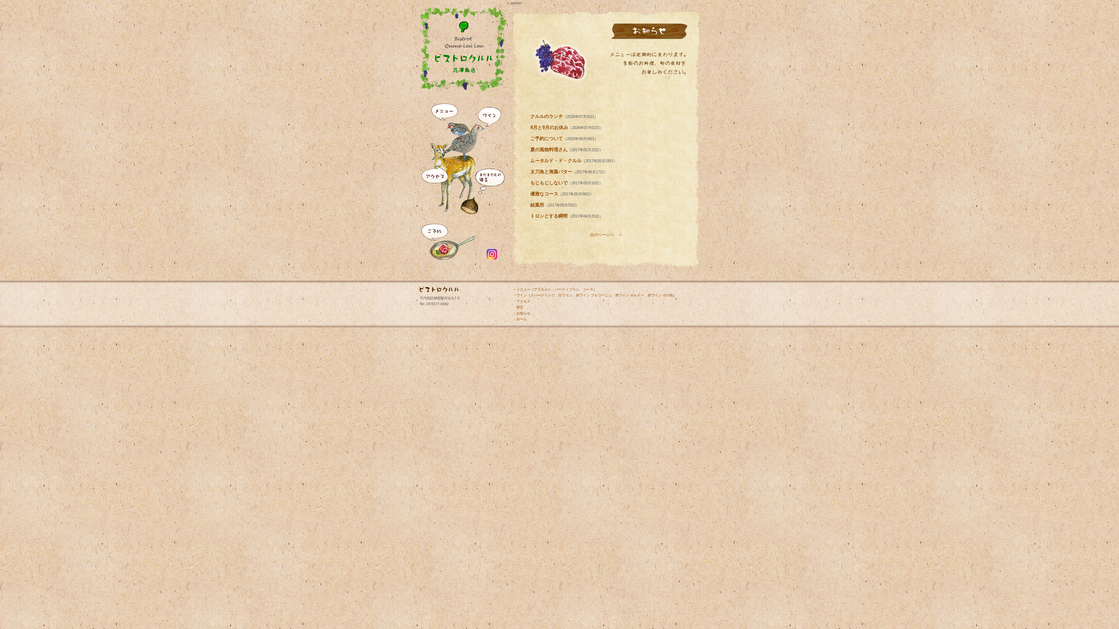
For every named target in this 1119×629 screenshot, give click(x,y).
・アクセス (521, 301)
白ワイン (565, 295)
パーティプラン (567, 289)
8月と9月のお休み (549, 127)
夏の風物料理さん (549, 149)
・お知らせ (521, 313)
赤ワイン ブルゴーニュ (594, 295)
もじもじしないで (549, 182)
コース (588, 289)
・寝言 (518, 307)
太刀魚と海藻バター (551, 171)
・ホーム (520, 319)
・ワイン (520, 295)
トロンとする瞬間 (549, 215)
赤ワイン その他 (660, 295)
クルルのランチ (546, 116)
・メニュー (521, 289)
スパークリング (542, 295)
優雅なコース (544, 193)
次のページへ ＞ (606, 234)
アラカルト (542, 289)
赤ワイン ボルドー (629, 295)
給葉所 (537, 204)
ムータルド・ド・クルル (556, 160)
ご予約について (546, 138)
